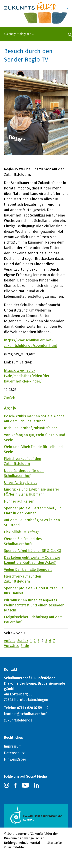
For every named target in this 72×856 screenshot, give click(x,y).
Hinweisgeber (15, 759)
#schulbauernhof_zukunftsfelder (30, 428)
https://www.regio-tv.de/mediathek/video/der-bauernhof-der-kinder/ (27, 375)
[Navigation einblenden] (67, 6)
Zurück (9, 398)
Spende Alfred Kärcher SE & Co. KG (32, 550)
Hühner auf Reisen (19, 501)
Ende (25, 646)
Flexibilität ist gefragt (21, 532)
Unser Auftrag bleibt (20, 482)
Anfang (9, 640)
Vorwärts (11, 646)
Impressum (13, 746)
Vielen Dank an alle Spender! (28, 569)
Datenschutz (14, 753)
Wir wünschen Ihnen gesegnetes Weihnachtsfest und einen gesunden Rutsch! (34, 605)
